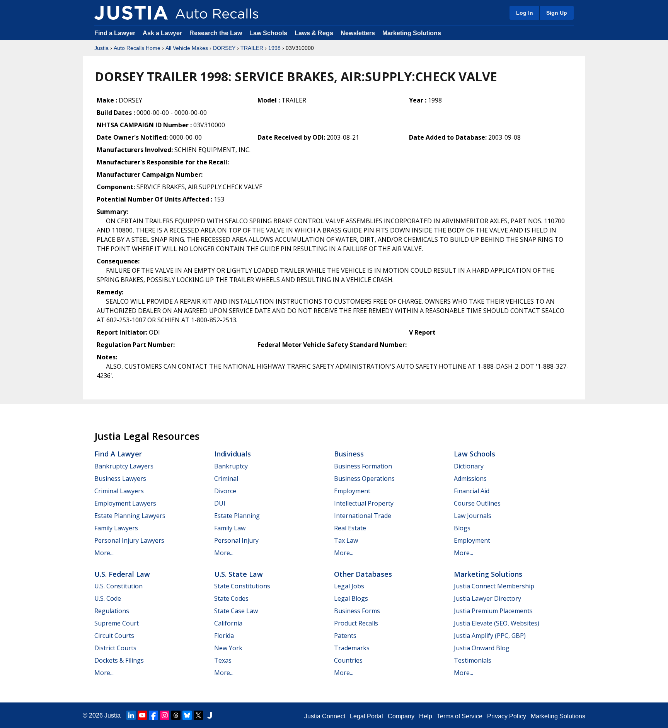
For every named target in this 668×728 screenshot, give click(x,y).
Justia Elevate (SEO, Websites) (496, 623)
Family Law (229, 528)
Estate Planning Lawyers (129, 515)
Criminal (226, 478)
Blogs (462, 528)
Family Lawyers (116, 528)
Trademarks (352, 648)
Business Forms (357, 611)
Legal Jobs (349, 586)
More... (104, 553)
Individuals (232, 453)
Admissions (470, 478)
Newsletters (358, 33)
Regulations (111, 611)
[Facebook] (153, 715)
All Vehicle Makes (186, 48)
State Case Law (236, 611)
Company (401, 716)
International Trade (362, 515)
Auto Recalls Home (137, 48)
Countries (348, 660)
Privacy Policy (506, 716)
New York (228, 648)
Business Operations (364, 478)
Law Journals (472, 515)
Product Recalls (356, 623)
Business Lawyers (120, 478)
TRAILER (251, 48)
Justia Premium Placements (493, 611)
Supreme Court (116, 623)
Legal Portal (366, 716)
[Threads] (176, 715)
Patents (345, 635)
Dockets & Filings (119, 660)
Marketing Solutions (411, 33)
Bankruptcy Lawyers (123, 466)
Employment (352, 491)
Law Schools (268, 33)
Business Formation (363, 466)
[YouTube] (142, 715)
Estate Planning (237, 515)
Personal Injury (236, 540)
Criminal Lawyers (119, 491)
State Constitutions (242, 586)
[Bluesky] (187, 715)
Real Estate (350, 528)
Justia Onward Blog (482, 648)
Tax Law (346, 540)
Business (349, 453)
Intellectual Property (364, 503)
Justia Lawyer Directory (487, 598)
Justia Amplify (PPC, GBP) (490, 635)
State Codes (231, 598)
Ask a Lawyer (163, 33)
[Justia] (131, 13)
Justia (101, 48)
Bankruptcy (231, 466)
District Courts (115, 648)
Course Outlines (477, 503)
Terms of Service (459, 716)
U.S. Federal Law (122, 574)
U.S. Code (107, 598)
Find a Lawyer (114, 33)
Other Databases (363, 574)
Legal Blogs (351, 598)
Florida (224, 635)
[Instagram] (164, 715)
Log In (524, 13)
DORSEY (224, 48)
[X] (198, 715)
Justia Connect (324, 716)
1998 (274, 48)
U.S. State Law (238, 574)
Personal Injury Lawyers (129, 540)
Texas (223, 660)
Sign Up (556, 13)
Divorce (225, 491)
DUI (219, 503)
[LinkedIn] (131, 715)
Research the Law (215, 33)
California (228, 623)
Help (425, 716)
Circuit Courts (114, 635)
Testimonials (472, 660)
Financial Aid (471, 491)
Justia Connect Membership (494, 586)
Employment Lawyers (125, 503)
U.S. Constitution (118, 586)
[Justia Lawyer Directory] (209, 715)
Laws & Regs (314, 33)
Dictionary (469, 466)
